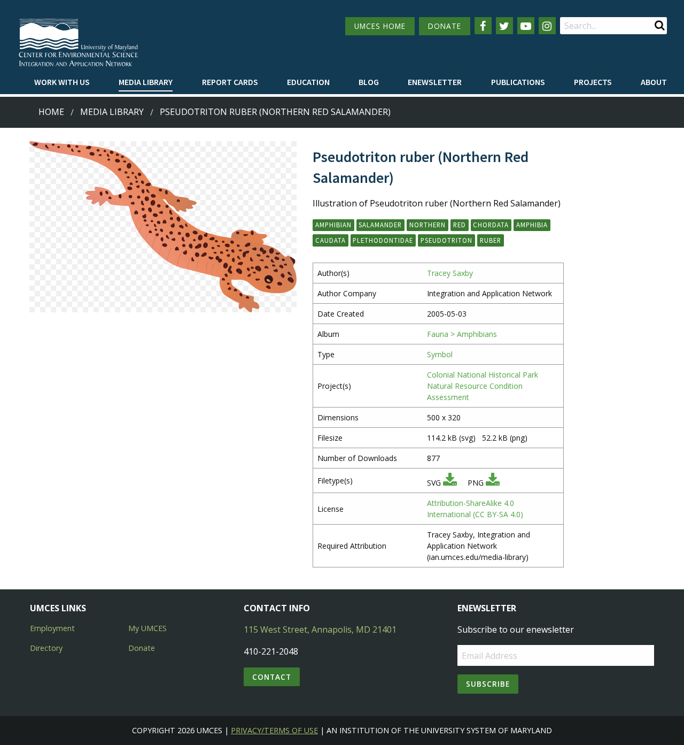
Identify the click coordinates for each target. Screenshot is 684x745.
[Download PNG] (493, 483)
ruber (490, 240)
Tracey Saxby (450, 273)
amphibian (333, 224)
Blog (369, 81)
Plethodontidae (383, 240)
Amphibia (532, 224)
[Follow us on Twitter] (504, 25)
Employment (52, 628)
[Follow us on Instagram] (547, 25)
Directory (46, 648)
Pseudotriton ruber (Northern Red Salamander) (275, 112)
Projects (593, 81)
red (459, 224)
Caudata (330, 240)
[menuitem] (62, 82)
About (654, 81)
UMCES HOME (380, 26)
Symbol (440, 354)
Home (51, 112)
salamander (380, 224)
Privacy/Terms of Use (274, 730)
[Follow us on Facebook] (483, 25)
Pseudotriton (446, 240)
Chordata (491, 224)
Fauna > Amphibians (462, 334)
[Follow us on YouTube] (525, 25)
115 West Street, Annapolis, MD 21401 (320, 629)
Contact (271, 677)
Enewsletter (435, 81)
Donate (141, 648)
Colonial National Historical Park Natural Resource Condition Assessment (482, 386)
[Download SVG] (450, 483)
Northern (427, 224)
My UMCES (147, 628)
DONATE (444, 26)
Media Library (146, 81)
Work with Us (62, 81)
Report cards (230, 81)
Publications (518, 81)
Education (308, 81)
